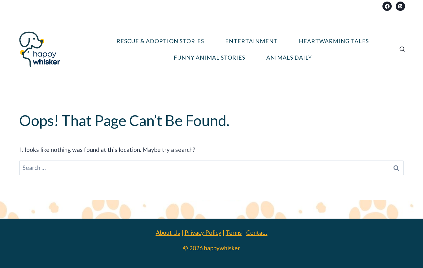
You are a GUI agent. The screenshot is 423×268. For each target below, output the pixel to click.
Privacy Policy (203, 232)
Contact (257, 232)
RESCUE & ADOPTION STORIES (160, 41)
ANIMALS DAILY (289, 57)
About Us (168, 232)
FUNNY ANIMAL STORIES (209, 57)
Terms (234, 232)
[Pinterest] (400, 6)
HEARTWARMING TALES (334, 41)
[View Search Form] (402, 49)
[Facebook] (387, 6)
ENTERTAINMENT (251, 41)
